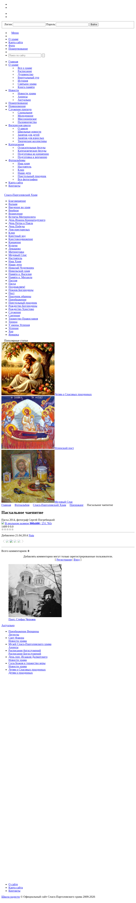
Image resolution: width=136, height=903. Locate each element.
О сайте (13, 884)
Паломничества (27, 122)
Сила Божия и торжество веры (27, 663)
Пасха (12, 283)
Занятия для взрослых (31, 137)
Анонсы (23, 96)
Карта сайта (15, 182)
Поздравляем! (16, 286)
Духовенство (25, 74)
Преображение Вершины (23, 631)
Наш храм (24, 163)
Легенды (13, 634)
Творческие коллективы (32, 141)
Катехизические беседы (32, 150)
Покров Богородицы (20, 290)
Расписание (25, 71)
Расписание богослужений (24, 650)
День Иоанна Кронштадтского (26, 220)
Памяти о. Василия (20, 274)
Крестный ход (17, 235)
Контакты (14, 185)
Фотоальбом (22, 504)
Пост (11, 293)
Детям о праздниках (20, 672)
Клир (21, 169)
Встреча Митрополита (22, 216)
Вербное (13, 210)
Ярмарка (13, 334)
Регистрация (64, 559)
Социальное (25, 112)
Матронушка (16, 251)
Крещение (14, 242)
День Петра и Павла (20, 223)
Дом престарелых (19, 229)
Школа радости (10, 896)
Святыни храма (27, 83)
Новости (13, 90)
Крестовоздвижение (20, 239)
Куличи (13, 245)
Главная (13, 61)
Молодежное (25, 115)
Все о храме (25, 67)
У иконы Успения (19, 325)
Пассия (12, 280)
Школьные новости (29, 131)
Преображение (17, 299)
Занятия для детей (28, 134)
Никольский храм (19, 270)
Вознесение (15, 213)
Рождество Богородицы (22, 305)
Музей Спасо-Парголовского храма (29, 644)
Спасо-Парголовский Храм (20, 194)
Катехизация (16, 144)
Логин (8, 24)
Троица (12, 321)
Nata (31, 535)
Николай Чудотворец (21, 267)
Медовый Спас (17, 255)
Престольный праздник (32, 176)
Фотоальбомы (16, 160)
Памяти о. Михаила (20, 277)
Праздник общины (19, 296)
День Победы (16, 226)
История (23, 80)
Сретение (14, 315)
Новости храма (27, 93)
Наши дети (24, 172)
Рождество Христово (21, 309)
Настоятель (24, 166)
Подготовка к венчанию (32, 157)
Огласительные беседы (32, 147)
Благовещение (17, 200)
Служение (14, 312)
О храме (13, 64)
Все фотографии (28, 179)
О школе (23, 128)
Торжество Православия (23, 318)
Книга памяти (26, 87)
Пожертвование (18, 102)
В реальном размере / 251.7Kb (28, 523)
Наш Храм (14, 261)
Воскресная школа (19, 125)
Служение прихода (20, 109)
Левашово (14, 248)
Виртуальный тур (28, 77)
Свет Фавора (16, 637)
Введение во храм (19, 207)
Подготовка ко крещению (33, 153)
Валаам (12, 204)
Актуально (24, 99)
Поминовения (17, 106)
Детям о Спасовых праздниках (27, 669)
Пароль (50, 24)
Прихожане (76, 504)
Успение (13, 328)
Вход (77, 559)
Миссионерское (27, 118)
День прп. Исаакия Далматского (27, 656)
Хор (10, 331)
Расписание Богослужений (24, 653)
